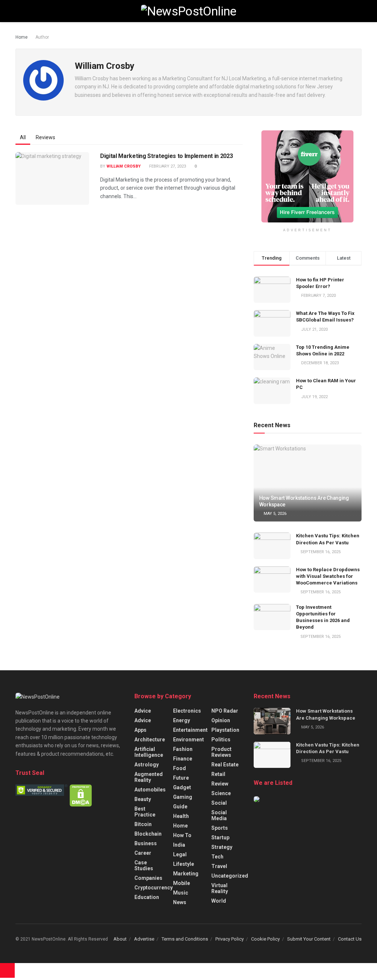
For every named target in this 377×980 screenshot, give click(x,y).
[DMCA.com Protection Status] (81, 795)
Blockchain (148, 834)
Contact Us (350, 939)
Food (179, 768)
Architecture (149, 739)
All (23, 137)
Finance (182, 759)
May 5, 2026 (274, 513)
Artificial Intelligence (148, 752)
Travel (219, 866)
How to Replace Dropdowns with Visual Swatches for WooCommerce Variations (328, 576)
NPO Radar (224, 711)
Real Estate (225, 765)
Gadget (182, 787)
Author (42, 37)
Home (21, 37)
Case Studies (143, 865)
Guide (180, 806)
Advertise (144, 939)
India (179, 845)
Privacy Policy (229, 939)
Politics (220, 739)
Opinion (220, 720)
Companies (148, 878)
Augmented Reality (148, 777)
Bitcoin (143, 824)
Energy (181, 720)
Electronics (187, 711)
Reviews (45, 137)
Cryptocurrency (153, 888)
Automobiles (150, 790)
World (218, 901)
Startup (220, 837)
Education (146, 897)
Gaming (182, 797)
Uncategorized (229, 876)
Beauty (142, 799)
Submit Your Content (309, 939)
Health (181, 816)
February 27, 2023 (167, 166)
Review (219, 784)
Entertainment (190, 730)
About (120, 939)
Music (180, 893)
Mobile (181, 883)
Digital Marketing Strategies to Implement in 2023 (166, 155)
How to (182, 835)
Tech (217, 857)
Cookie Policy (265, 939)
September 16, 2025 (320, 551)
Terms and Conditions (185, 939)
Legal (180, 854)
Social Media (219, 815)
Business (145, 843)
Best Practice (144, 812)
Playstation (225, 730)
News (179, 902)
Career (142, 853)
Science (221, 793)
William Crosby (123, 166)
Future (181, 778)
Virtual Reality (219, 888)
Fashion (183, 749)
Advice (142, 711)
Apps (140, 730)
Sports (219, 828)
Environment (188, 739)
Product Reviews (221, 752)
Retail (218, 774)
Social (219, 803)
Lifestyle (183, 864)
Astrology (146, 765)
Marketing (185, 874)
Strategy (221, 847)
